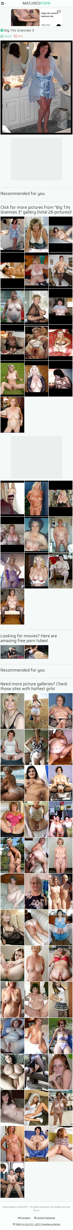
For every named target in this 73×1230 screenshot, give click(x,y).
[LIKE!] (2, 36)
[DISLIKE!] (15, 36)
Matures (36, 3)
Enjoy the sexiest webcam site (49, 15)
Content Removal (45, 1218)
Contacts (25, 1218)
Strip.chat (45, 25)
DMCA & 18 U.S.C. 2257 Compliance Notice (37, 1224)
